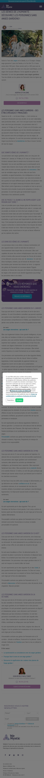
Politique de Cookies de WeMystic (20, 391)
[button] (10, 400)
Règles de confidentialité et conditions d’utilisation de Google (21, 395)
